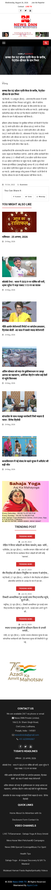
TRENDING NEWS (25, 536)
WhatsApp (42, 196)
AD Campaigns (37, 840)
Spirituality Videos (39, 870)
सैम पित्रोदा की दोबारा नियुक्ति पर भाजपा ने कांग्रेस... (25, 572)
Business (23, 185)
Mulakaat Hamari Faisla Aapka (17, 870)
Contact (21, 7)
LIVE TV (29, 7)
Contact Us (33, 819)
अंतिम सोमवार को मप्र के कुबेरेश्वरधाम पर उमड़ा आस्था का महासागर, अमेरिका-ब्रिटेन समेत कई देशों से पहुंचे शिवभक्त (24, 375)
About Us (20, 813)
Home (20, 54)
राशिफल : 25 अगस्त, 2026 (15, 236)
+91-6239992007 (27, 739)
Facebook (18, 196)
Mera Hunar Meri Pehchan (19, 840)
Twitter (29, 196)
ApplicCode (32, 885)
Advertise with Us (33, 813)
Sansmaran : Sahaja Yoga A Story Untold (29, 834)
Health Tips (25, 853)
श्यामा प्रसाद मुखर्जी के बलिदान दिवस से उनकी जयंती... (25, 629)
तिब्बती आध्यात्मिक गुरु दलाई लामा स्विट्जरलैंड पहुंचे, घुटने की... (26, 598)
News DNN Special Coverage (18, 847)
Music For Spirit (39, 847)
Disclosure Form (20, 819)
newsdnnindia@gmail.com (27, 735)
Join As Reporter (37, 3)
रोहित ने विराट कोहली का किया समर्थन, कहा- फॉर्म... (25, 545)
